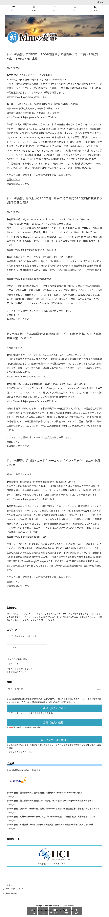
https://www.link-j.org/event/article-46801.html (32, 249)
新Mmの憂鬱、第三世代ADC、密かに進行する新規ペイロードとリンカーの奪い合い (44, 792)
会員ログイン (13, 179)
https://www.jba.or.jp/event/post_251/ (27, 376)
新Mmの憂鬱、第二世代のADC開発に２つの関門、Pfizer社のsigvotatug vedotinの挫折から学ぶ (50, 800)
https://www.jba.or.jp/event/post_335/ (27, 97)
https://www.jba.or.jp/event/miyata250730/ (29, 278)
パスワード (12, 647)
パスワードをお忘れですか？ (20, 669)
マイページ (26, 713)
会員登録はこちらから (18, 183)
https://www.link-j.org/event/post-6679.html (30, 499)
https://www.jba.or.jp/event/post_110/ (27, 536)
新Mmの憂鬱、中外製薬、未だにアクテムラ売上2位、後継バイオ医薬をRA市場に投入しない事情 (50, 824)
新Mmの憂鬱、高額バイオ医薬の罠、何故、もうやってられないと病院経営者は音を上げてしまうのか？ (53, 808)
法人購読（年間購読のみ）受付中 (28, 727)
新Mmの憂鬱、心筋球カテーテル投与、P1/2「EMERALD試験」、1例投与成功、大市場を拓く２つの (51, 816)
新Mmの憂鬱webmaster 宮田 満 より (23, 769)
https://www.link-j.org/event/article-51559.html (32, 117)
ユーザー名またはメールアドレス (21, 636)
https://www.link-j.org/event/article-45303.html (32, 401)
